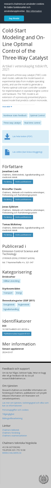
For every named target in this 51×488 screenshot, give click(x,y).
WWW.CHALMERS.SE (11, 452)
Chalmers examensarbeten (14, 435)
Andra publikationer (23, 182)
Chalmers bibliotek (10, 430)
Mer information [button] (34, 11)
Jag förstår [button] (14, 18)
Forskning (8, 182)
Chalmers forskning (11, 432)
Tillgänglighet (8, 414)
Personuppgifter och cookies (15, 409)
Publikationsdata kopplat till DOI (17, 334)
